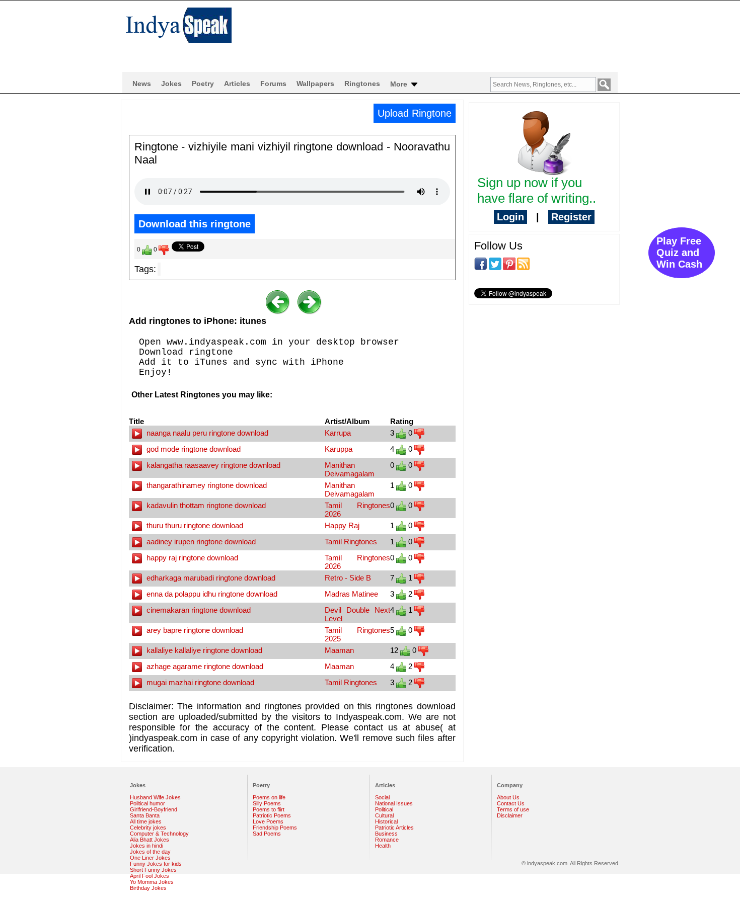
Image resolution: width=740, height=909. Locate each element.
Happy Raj (342, 525)
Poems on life (269, 797)
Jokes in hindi (146, 846)
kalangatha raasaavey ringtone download (212, 465)
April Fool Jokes (149, 876)
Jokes (171, 83)
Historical (386, 821)
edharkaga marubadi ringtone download (209, 577)
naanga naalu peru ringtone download (206, 433)
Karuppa (338, 449)
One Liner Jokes (150, 858)
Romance (387, 840)
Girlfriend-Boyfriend (153, 809)
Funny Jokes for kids (156, 864)
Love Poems (268, 821)
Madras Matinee (351, 594)
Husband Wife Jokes (155, 797)
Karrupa (338, 433)
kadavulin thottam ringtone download (205, 505)
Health (383, 846)
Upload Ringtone (415, 113)
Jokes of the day (150, 852)
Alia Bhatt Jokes (149, 840)
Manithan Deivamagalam (350, 469)
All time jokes (146, 821)
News (141, 83)
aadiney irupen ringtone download (200, 541)
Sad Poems (267, 834)
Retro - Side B (348, 577)
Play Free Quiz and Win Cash (679, 252)
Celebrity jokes (148, 827)
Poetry (203, 83)
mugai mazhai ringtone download (199, 682)
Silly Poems (267, 803)
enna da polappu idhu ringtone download (210, 594)
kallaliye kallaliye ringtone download (203, 650)
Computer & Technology (159, 834)
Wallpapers (315, 83)
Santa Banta (145, 815)
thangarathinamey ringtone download (205, 485)
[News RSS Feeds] (523, 263)
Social (382, 797)
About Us (508, 797)
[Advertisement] (435, 33)
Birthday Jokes (148, 888)
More (399, 84)
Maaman (339, 650)
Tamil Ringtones (351, 541)
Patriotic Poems (272, 815)
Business (386, 834)
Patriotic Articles (394, 827)
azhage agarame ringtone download (203, 666)
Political (384, 809)
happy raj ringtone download (191, 557)
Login (510, 216)
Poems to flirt (268, 809)
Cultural (384, 815)
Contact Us (511, 803)
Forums (273, 83)
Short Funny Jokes (153, 870)
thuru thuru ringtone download (193, 525)
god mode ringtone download (192, 449)
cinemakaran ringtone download (197, 610)
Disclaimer (510, 815)
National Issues (394, 803)
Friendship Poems (275, 827)
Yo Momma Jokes (152, 882)
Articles (237, 83)
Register (571, 216)
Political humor (147, 803)
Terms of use (513, 809)
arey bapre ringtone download (193, 630)
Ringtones (362, 83)
